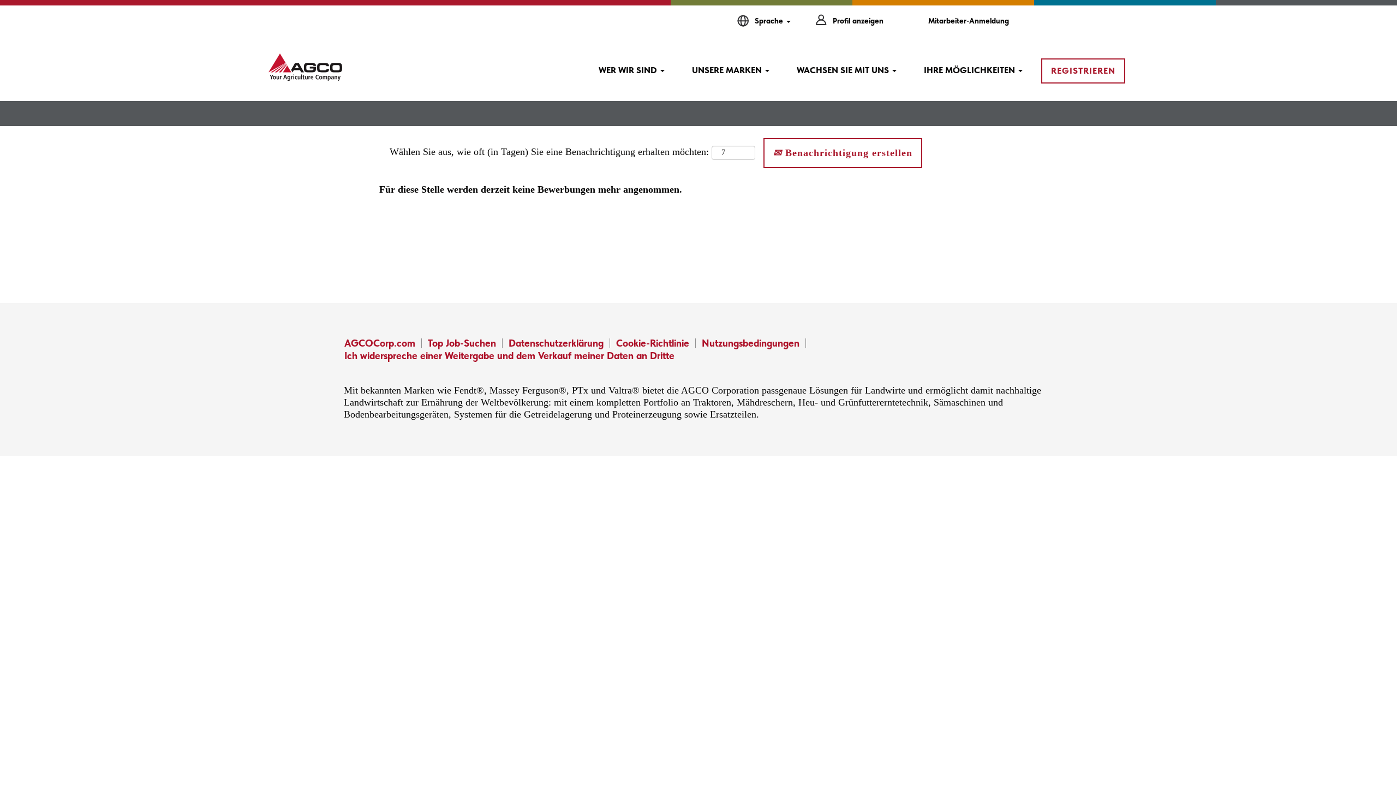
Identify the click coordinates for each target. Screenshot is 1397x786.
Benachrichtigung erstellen (847, 152)
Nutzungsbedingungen (750, 343)
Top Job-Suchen (462, 343)
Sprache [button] (770, 20)
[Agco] (305, 67)
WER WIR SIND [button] (629, 70)
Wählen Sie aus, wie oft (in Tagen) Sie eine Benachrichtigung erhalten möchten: (549, 151)
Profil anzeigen (858, 20)
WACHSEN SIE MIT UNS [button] (844, 70)
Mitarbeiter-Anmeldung (968, 20)
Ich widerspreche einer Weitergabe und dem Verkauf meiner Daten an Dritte (509, 355)
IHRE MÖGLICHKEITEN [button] (970, 70)
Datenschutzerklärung (556, 343)
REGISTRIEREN (1083, 71)
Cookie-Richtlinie (652, 343)
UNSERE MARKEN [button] (728, 70)
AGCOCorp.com (379, 343)
